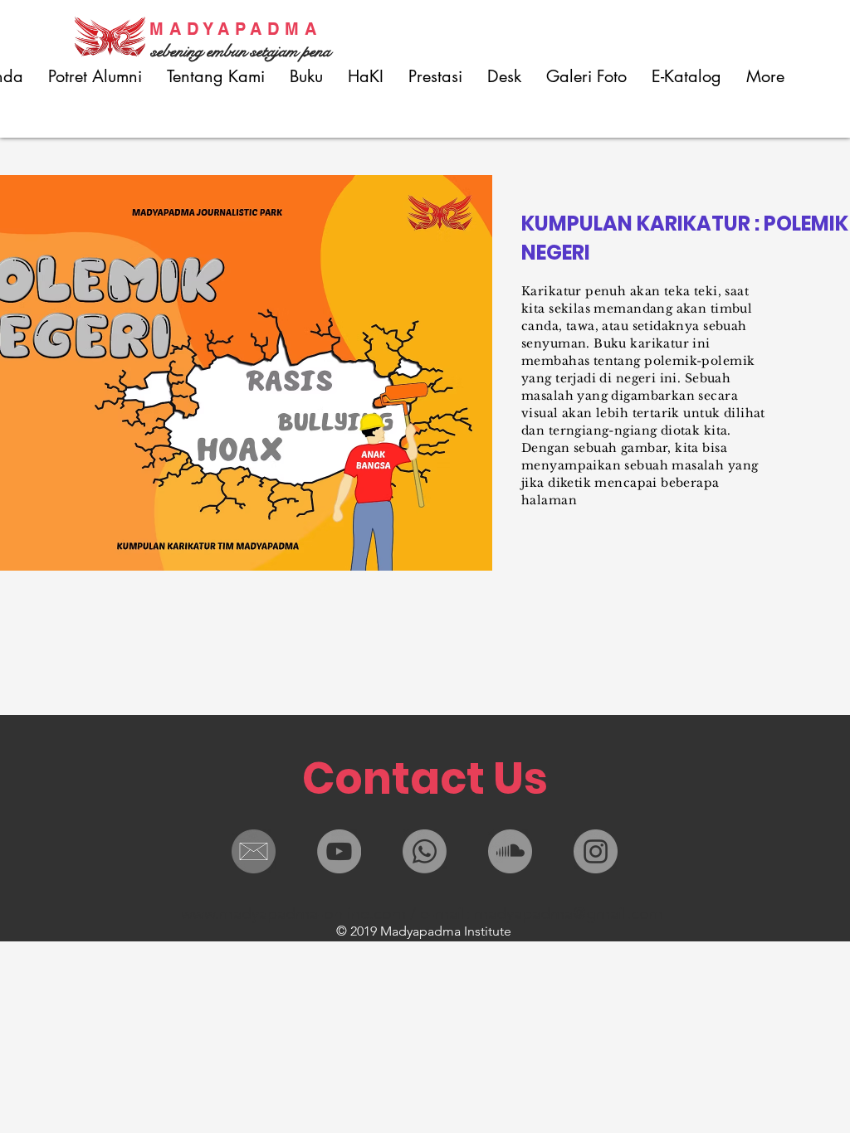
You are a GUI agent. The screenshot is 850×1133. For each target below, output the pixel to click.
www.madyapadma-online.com (293, 913)
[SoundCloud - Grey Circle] (510, 851)
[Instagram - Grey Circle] (596, 851)
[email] (254, 851)
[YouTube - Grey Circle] (339, 851)
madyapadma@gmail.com (568, 913)
